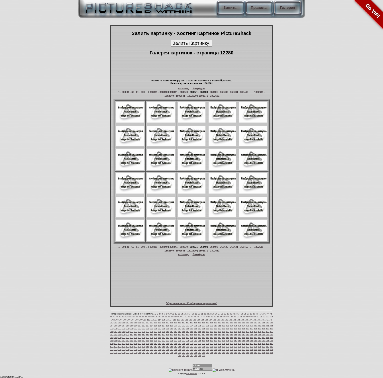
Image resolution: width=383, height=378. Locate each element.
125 (202, 320)
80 (209, 317)
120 (182, 320)
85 (224, 317)
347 (271, 335)
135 (242, 320)
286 (191, 331)
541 (227, 349)
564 (155, 352)
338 (235, 335)
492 (195, 346)
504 (243, 346)
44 (268, 314)
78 (203, 317)
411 (199, 341)
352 (127, 337)
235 (151, 329)
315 (143, 335)
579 (215, 352)
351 (123, 337)
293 (219, 331)
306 (271, 331)
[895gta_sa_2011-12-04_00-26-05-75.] (222, 240)
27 (219, 314)
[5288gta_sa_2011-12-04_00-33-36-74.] (253, 240)
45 (271, 314)
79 (206, 317)
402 (163, 341)
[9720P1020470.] (191, 216)
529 (179, 349)
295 (227, 331)
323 (175, 335)
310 (123, 335)
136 (246, 320)
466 (255, 343)
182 (267, 323)
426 (259, 341)
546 (247, 349)
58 (146, 317)
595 (183, 355)
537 (211, 349)
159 (175, 323)
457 (219, 343)
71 (183, 317)
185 (115, 326)
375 (219, 337)
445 (171, 343)
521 (147, 349)
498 (219, 346)
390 (115, 341)
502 (235, 346)
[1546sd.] (191, 169)
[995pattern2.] (253, 145)
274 (143, 331)
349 (115, 337)
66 (169, 317)
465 (251, 343)
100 (267, 317)
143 (111, 323)
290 (207, 331)
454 (207, 343)
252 (219, 329)
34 (239, 314)
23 (208, 314)
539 (219, 349)
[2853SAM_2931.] (191, 192)
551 (267, 349)
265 (271, 329)
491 (191, 346)
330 (203, 335)
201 (179, 326)
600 (203, 355)
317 (151, 335)
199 (171, 326)
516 (127, 349)
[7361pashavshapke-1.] (130, 145)
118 (174, 320)
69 (177, 317)
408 (187, 341)
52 (128, 317)
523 (155, 349)
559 (135, 352)
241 (175, 329)
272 (135, 331)
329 (199, 335)
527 (171, 349)
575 (199, 352)
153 (151, 323)
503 (239, 346)
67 (172, 317)
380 (239, 337)
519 (139, 349)
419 (231, 341)
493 (199, 346)
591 (263, 352)
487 (175, 346)
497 (215, 346)
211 (219, 326)
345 (263, 335)
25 (213, 314)
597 (191, 355)
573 (191, 352)
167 (207, 323)
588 (251, 352)
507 (255, 346)
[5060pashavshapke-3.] (253, 169)
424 (251, 341)
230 (131, 329)
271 (131, 331)
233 (143, 329)
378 (231, 337)
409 (191, 341)
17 (190, 314)
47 (114, 317)
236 (155, 329)
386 (263, 337)
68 (175, 317)
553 (111, 352)
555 (119, 352)
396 (139, 341)
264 (267, 329)
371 (203, 337)
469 (267, 343)
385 (259, 337)
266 (111, 331)
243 (183, 329)
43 (265, 314)
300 (247, 331)
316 (147, 335)
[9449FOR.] (130, 240)
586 (243, 352)
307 (111, 335)
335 (223, 335)
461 (235, 343)
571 (183, 352)
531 (187, 349)
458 (223, 343)
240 (171, 329)
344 (259, 335)
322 (171, 335)
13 (179, 314)
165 (199, 323)
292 (215, 331)
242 (179, 329)
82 (215, 317)
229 (127, 329)
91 (241, 317)
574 (195, 352)
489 (183, 346)
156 (163, 323)
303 (259, 331)
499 (223, 346)
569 (175, 352)
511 (271, 346)
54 (134, 317)
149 (135, 323)
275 (147, 331)
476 (131, 346)
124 (198, 320)
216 (239, 326)
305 (267, 331)
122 (190, 320)
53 (131, 317)
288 (199, 331)
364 (175, 337)
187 (123, 326)
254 (227, 329)
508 (259, 346)
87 (229, 317)
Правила (258, 8)
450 (191, 343)
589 (255, 352)
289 (203, 331)
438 (143, 343)
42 (262, 314)
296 (231, 331)
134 (238, 320)
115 (163, 320)
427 (263, 341)
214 (231, 326)
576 (203, 352)
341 (247, 335)
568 (171, 352)
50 (123, 317)
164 (195, 323)
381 (243, 337)
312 (131, 335)
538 (215, 349)
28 (222, 314)
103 (117, 320)
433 (123, 343)
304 (263, 331)
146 (123, 323)
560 (139, 352)
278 (159, 331)
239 (167, 329)
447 (179, 343)
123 (194, 320)
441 (155, 343)
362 (167, 337)
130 (222, 320)
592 (267, 352)
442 (159, 343)
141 (266, 320)
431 (115, 343)
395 (135, 341)
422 (243, 341)
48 (117, 317)
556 (123, 352)
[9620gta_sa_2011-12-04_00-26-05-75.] (191, 240)
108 (137, 320)
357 (147, 337)
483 (159, 346)
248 (203, 329)
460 (231, 343)
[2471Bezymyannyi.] (253, 192)
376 (223, 337)
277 (155, 331)
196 (159, 326)
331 (207, 335)
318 (155, 335)
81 (212, 317)
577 (207, 352)
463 (243, 343)
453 (203, 343)
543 (235, 349)
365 (179, 337)
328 (195, 335)
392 (123, 341)
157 (167, 323)
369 (195, 337)
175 (239, 323)
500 (227, 346)
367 (187, 337)
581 (223, 352)
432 (119, 343)
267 (115, 331)
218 (247, 326)
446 (175, 343)
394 (131, 341)
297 (235, 331)
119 (178, 320)
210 (215, 326)
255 (231, 329)
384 (255, 337)
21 (202, 314)
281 (171, 331)
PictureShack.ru (138, 6)
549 (259, 349)
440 (151, 343)
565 (159, 352)
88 (232, 317)
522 (151, 349)
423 (247, 341)
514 (119, 349)
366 (183, 337)
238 (163, 329)
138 (254, 320)
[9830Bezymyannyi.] (161, 216)
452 (199, 343)
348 (111, 337)
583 (231, 352)
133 (234, 320)
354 (135, 337)
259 (247, 329)
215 (235, 326)
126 (206, 320)
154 (155, 323)
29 (225, 314)
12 (176, 314)
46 (111, 317)
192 (143, 326)
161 (183, 323)
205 (195, 326)
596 (187, 355)
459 (227, 343)
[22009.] (130, 121)
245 (191, 329)
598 (195, 355)
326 (187, 335)
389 (111, 341)
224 (271, 326)
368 (191, 337)
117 (170, 320)
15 (185, 314)
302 (255, 331)
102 (113, 320)
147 (127, 323)
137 (250, 320)
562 (147, 352)
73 (189, 317)
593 (271, 352)
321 (167, 335)
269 (123, 331)
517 (131, 349)
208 (207, 326)
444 (167, 343)
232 (139, 329)
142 (270, 320)
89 (235, 317)
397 (143, 341)
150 (139, 323)
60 (151, 317)
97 (258, 317)
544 (239, 349)
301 (251, 331)
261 (255, 329)
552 (271, 349)
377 (227, 337)
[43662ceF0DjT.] (130, 216)
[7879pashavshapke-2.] (222, 169)
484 (163, 346)
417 (223, 341)
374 (215, 337)
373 (211, 337)
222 (263, 326)
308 (115, 335)
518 (135, 349)
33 (236, 314)
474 (123, 346)
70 (180, 317)
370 (199, 337)
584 (235, 352)
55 (137, 317)
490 (187, 346)
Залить (229, 8)
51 (126, 317)
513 (115, 349)
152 (147, 323)
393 (127, 341)
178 (251, 323)
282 (175, 331)
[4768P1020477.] (130, 169)
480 (147, 346)
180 (259, 323)
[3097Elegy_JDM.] (161, 169)
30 (228, 314)
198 (167, 326)
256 (235, 329)
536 (207, 349)
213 (227, 326)
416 (219, 341)
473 (119, 346)
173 (231, 323)
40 (257, 314)
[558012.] (253, 121)
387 (267, 337)
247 (199, 329)
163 (191, 323)
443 (163, 343)
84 (221, 317)
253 (223, 329)
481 (151, 346)
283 (179, 331)
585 (239, 352)
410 (195, 341)
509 (263, 346)
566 (163, 352)
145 (119, 323)
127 (210, 320)
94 (249, 317)
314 (139, 335)
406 (179, 341)
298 (239, 331)
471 (111, 346)
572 (187, 352)
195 (155, 326)
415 (215, 341)
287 (195, 331)
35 (242, 314)
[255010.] (191, 121)
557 (127, 352)
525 (163, 349)
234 (147, 329)
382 (247, 337)
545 (243, 349)
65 (166, 317)
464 (247, 343)
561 (143, 352)
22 (205, 314)
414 (211, 341)
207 (203, 326)
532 (191, 349)
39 (254, 314)
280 (167, 331)
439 (147, 343)
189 (131, 326)
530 (183, 349)
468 (263, 343)
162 (187, 323)
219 (251, 326)
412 (203, 341)
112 (152, 320)
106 (129, 320)
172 (227, 323)
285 (187, 331)
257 (239, 329)
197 (163, 326)
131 (226, 320)
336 (227, 335)
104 (121, 320)
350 (119, 337)
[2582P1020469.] (222, 192)
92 (244, 317)
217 (243, 326)
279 (163, 331)
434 (127, 343)
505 (247, 346)
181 (263, 323)
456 (215, 343)
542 (231, 349)
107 (133, 320)
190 (135, 326)
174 (235, 323)
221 (259, 326)
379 (235, 337)
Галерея (287, 8)
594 (179, 355)
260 (251, 329)
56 (140, 317)
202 (183, 326)
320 (163, 335)
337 (231, 335)
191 (139, 326)
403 (167, 341)
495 (207, 346)
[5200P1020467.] (130, 192)
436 (135, 343)
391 (119, 341)
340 (243, 335)
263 (263, 329)
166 (203, 323)
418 (227, 341)
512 (111, 349)
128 (214, 320)
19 (196, 314)
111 (148, 320)
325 (183, 335)
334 (219, 335)
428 (267, 341)
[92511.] (222, 121)
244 (187, 329)
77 (200, 317)
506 (251, 346)
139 (258, 320)
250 (211, 329)
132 (230, 320)
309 (119, 335)
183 (271, 323)
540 (223, 349)
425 (255, 341)
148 (131, 323)
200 (175, 326)
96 (255, 317)
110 (144, 320)
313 (135, 335)
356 (143, 337)
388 (271, 337)
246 (195, 329)
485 (167, 346)
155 (159, 323)
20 (199, 314)
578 (211, 352)
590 (259, 352)
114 (159, 320)
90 (238, 317)
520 (143, 349)
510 (267, 346)
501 (231, 346)
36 (245, 314)
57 (143, 317)
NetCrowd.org (191, 374)
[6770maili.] (161, 121)
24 (210, 314)
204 (191, 326)
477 (135, 346)
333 (215, 335)
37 (248, 314)
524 (159, 349)
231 (135, 329)
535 (203, 349)
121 (186, 320)
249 (207, 329)
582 (227, 352)
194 (151, 326)
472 (115, 346)
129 (218, 320)
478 (139, 346)
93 (247, 317)
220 (255, 326)
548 (255, 349)
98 (261, 317)
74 (192, 317)
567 (167, 352)
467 (259, 343)
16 (187, 314)
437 (139, 343)
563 (151, 352)
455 (211, 343)
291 (211, 331)
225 (111, 329)
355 (139, 337)
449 (187, 343)
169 (215, 323)
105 (125, 320)
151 (143, 323)
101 (271, 317)
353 (131, 337)
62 (157, 317)
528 (175, 349)
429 (271, 341)
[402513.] (161, 145)
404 (171, 341)
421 (239, 341)
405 (175, 341)
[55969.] (161, 240)
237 (159, 329)
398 (147, 341)
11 (173, 314)
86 (226, 317)
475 (127, 346)
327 (191, 335)
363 (171, 337)
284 (183, 331)
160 (179, 323)
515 (123, 349)
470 (271, 343)
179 (255, 323)
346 (267, 335)
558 (131, 352)
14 (182, 314)
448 (183, 343)
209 (211, 326)
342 (251, 335)
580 (219, 352)
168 (211, 323)
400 (155, 341)
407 (183, 341)
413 (207, 341)
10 (170, 314)
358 (151, 337)
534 (199, 349)
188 (127, 326)
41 (259, 314)
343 (255, 335)
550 (263, 349)
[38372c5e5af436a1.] (161, 192)
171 (223, 323)
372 (207, 337)
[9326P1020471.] (222, 216)
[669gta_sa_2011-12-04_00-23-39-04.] (253, 216)
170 (219, 323)
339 (239, 335)
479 (143, 346)
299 (243, 331)
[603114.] (191, 145)
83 (218, 317)
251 (215, 329)
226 (115, 329)
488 (179, 346)
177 (247, 323)
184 (111, 326)
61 (154, 317)
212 (223, 326)
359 (155, 337)
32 (234, 314)
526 (167, 349)
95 (252, 317)
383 (251, 337)
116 (167, 320)
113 (155, 320)
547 (251, 349)
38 (251, 314)
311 (127, 335)
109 (141, 320)
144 (115, 323)
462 (239, 343)
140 (262, 320)
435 (131, 343)
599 (199, 355)
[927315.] (222, 145)
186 (119, 326)
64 (163, 317)
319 (159, 335)
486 (171, 346)
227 (119, 329)
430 (111, 343)
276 (151, 331)
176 (243, 323)
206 (199, 326)
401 (159, 341)
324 (179, 335)
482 (155, 346)
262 (259, 329)
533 (195, 349)
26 (216, 314)
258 (243, 329)
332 (211, 335)
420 (235, 341)
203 (187, 326)
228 (123, 329)
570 (179, 352)
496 (211, 346)
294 (223, 331)
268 (119, 331)
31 (231, 314)
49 (120, 317)
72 (186, 317)
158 (171, 323)
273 (139, 331)
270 (127, 331)
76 (198, 317)
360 (159, 337)
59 (149, 317)
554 (115, 352)
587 (247, 352)
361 (163, 337)
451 (195, 343)
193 (147, 326)
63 (160, 317)
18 (193, 314)
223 (267, 326)
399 (151, 341)
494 (203, 346)
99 (264, 317)
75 (195, 317)
